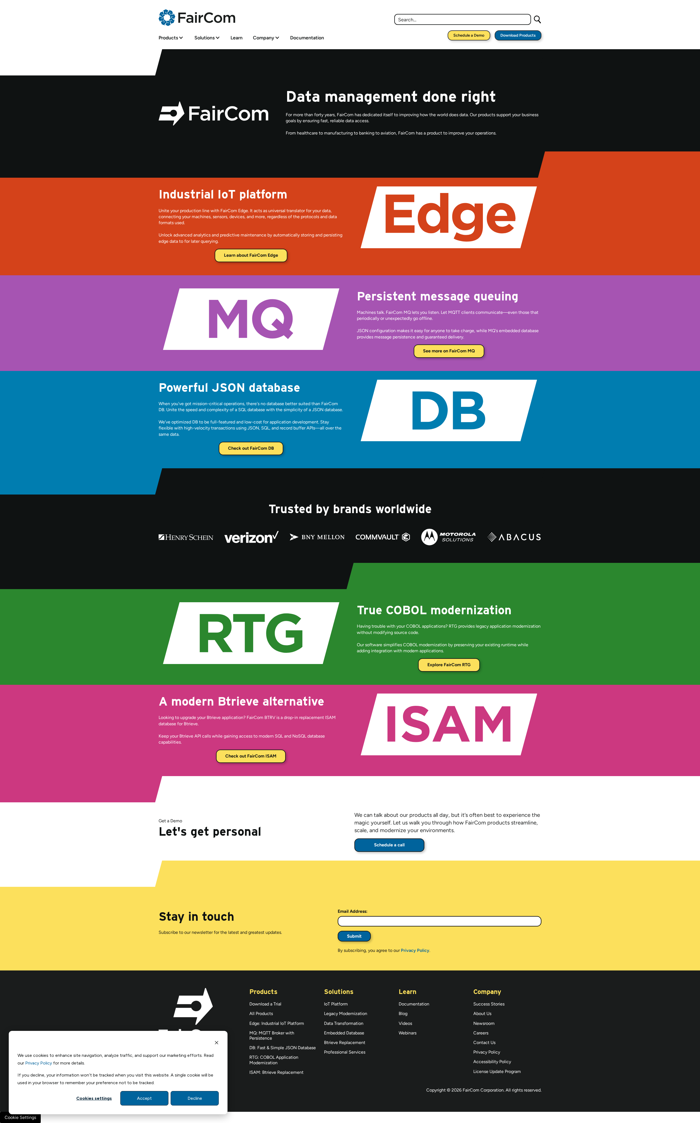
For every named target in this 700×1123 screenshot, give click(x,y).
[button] (171, 37)
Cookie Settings (20, 1117)
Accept (144, 1098)
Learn (237, 37)
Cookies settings (94, 1098)
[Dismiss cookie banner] (216, 1043)
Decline (195, 1098)
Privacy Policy (38, 1063)
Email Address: (353, 911)
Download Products (518, 35)
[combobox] (462, 19)
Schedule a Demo (468, 35)
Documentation (307, 37)
